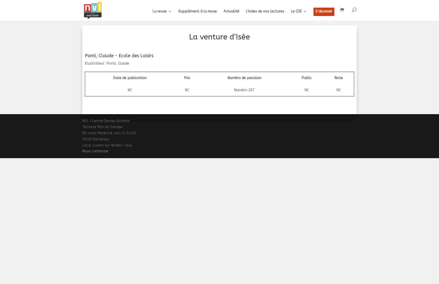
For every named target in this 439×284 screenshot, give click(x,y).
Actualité (231, 11)
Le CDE (296, 11)
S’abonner (324, 11)
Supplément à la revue (197, 11)
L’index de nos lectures (265, 11)
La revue (160, 11)
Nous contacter (95, 151)
